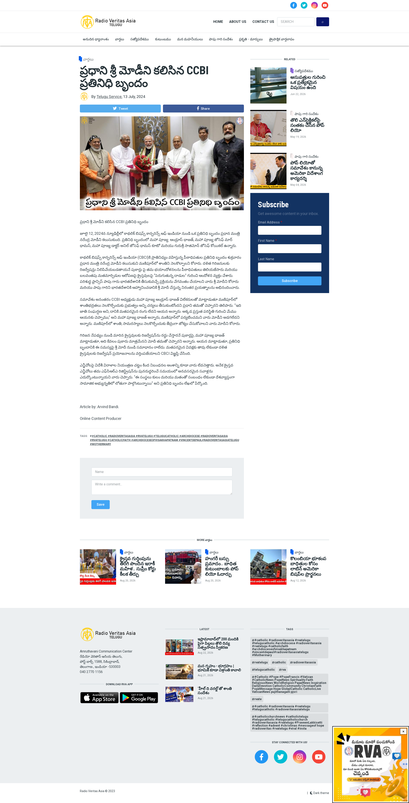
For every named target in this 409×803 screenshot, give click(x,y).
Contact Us (263, 22)
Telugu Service (109, 96)
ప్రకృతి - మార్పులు (251, 39)
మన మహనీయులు (190, 39)
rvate (258, 699)
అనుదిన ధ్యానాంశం (96, 39)
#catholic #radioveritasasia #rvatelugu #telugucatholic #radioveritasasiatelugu (281, 708)
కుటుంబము (163, 39)
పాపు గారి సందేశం (221, 39)
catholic (280, 662)
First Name (266, 241)
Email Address (269, 222)
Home (218, 22)
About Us (237, 22)
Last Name (266, 259)
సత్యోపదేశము (139, 39)
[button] (120, 108)
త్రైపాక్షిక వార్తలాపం (281, 39)
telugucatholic (264, 669)
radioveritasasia (304, 662)
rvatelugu (261, 662)
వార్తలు (119, 39)
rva (283, 669)
